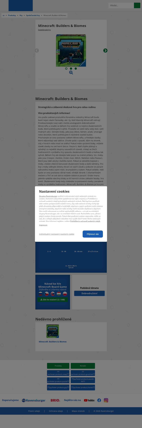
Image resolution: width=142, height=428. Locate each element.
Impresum (43, 225)
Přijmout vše (93, 234)
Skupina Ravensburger (48, 196)
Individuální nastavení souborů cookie (56, 234)
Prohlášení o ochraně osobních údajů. (85, 221)
